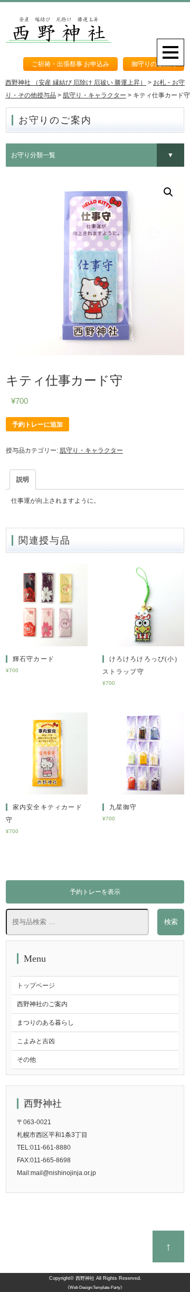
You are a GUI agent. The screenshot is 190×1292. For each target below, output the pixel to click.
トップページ (36, 985)
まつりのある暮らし (45, 1022)
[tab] (23, 479)
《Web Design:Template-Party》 (95, 1287)
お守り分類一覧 (33, 155)
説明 (22, 479)
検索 (171, 922)
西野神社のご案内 (42, 1004)
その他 (26, 1059)
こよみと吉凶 (36, 1041)
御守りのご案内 (153, 64)
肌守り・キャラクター (91, 450)
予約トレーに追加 (37, 424)
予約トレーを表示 (95, 892)
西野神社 (84, 1278)
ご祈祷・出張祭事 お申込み (70, 64)
